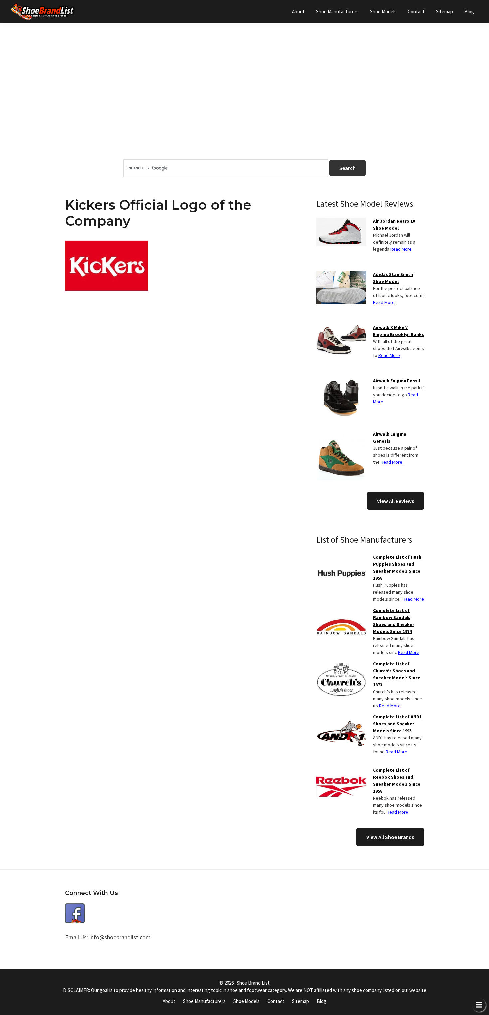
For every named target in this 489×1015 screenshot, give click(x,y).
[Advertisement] (244, 102)
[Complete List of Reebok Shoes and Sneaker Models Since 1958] (341, 770)
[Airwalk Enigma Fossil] (341, 381)
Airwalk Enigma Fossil (396, 381)
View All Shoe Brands (390, 837)
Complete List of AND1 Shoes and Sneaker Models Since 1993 (397, 724)
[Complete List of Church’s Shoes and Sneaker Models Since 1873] (341, 664)
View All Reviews (395, 501)
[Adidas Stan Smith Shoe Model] (341, 275)
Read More (401, 249)
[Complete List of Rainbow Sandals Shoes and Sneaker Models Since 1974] (341, 611)
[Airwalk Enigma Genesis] (341, 434)
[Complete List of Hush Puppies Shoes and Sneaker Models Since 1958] (341, 557)
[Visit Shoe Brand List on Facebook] (75, 908)
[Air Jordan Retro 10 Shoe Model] (341, 221)
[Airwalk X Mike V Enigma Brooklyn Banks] (341, 328)
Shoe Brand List (253, 983)
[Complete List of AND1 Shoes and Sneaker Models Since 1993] (341, 717)
